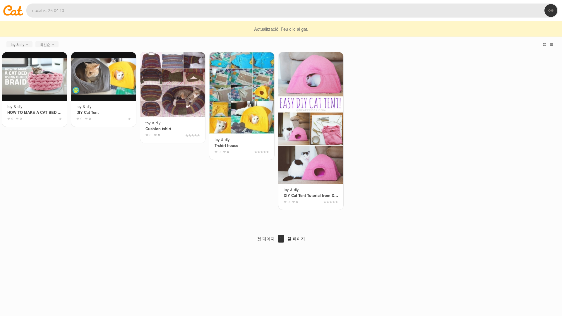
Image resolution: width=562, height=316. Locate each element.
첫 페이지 (266, 238)
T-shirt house (226, 145)
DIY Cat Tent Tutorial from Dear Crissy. (311, 195)
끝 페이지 (296, 238)
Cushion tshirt (158, 128)
